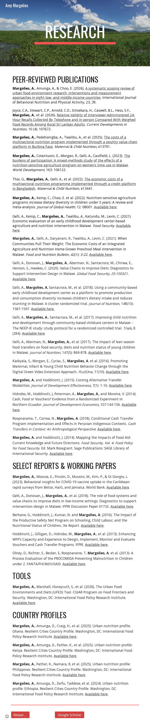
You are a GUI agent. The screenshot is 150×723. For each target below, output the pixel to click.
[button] (145, 5)
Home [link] (129, 5)
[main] (75, 33)
